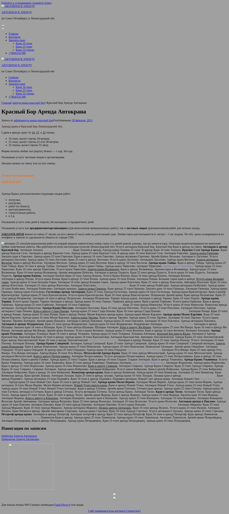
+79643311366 (17, 53)
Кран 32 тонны (25, 49)
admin (17, 120)
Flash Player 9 (62, 504)
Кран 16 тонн (24, 43)
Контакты (15, 36)
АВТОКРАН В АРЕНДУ (16, 12)
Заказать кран (17, 40)
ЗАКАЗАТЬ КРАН (12, 234)
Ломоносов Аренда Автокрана (20, 439)
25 (37, 132)
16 (33, 132)
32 (44, 132)
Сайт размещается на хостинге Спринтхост (114, 510)
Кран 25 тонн (24, 46)
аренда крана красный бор (37, 120)
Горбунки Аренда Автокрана (19, 435)
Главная (13, 33)
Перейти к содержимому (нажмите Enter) (26, 2)
